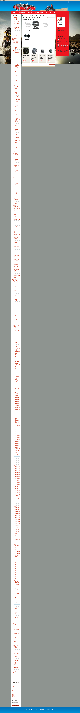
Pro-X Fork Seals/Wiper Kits (16, 165)
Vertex (13, 686)
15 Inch (16, 300)
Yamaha (16, 48)
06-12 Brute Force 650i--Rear (17, 445)
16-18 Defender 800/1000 (17, 380)
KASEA (16, 106)
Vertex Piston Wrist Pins (16, 269)
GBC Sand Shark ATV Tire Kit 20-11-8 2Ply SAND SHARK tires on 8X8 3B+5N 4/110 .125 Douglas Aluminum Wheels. (51, 57)
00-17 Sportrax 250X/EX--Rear (17, 394)
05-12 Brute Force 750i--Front (17, 439)
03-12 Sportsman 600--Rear (17, 484)
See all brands (14, 696)
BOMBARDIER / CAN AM (17, 66)
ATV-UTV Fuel (15, 18)
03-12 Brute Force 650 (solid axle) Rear (17, 426)
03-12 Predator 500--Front (17, 480)
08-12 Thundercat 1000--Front (17, 356)
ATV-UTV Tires (16, 581)
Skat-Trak (16, 617)
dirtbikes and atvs (14, 38)
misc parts (13, 39)
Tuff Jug (14, 671)
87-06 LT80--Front (17, 536)
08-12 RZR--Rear (17, 495)
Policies (48, 709)
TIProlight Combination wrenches (16, 663)
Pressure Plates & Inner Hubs (17, 57)
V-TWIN (15, 634)
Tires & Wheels (14, 279)
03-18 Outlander (17, 369)
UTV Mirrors (15, 226)
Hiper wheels (17, 388)
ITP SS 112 (27, 39)
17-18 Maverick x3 (17, 381)
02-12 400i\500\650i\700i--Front (17, 351)
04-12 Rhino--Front (17, 555)
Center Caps (17, 305)
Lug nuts (14, 178)
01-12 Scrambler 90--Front (17, 469)
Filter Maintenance (16, 629)
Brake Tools (15, 646)
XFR (14, 151)
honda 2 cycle (16, 252)
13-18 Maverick (17, 378)
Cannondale (16, 67)
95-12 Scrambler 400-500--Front (17, 500)
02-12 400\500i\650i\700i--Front (17, 354)
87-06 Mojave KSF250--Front (17, 450)
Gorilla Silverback (17, 589)
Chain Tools (15, 647)
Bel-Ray (14, 623)
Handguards (16, 188)
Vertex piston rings (15, 251)
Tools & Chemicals (15, 622)
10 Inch (16, 282)
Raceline (15, 310)
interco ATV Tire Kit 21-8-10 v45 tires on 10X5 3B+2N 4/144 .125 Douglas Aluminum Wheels (43, 56)
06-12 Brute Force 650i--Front (17, 443)
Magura (14, 642)
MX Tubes (14, 326)
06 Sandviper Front (17, 412)
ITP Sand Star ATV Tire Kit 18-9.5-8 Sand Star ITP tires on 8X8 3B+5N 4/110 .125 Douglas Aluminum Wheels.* (34, 57)
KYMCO (16, 110)
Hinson (15, 51)
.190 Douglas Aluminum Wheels (36, 28)
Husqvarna (15, 271)
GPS (15, 609)
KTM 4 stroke (16, 261)
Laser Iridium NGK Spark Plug (16, 224)
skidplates (14, 214)
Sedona (16, 598)
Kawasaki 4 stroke (16, 242)
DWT (13, 694)
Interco (16, 592)
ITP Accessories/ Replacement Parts (17, 302)
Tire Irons (15, 664)
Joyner (15, 411)
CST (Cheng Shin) (17, 585)
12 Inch (16, 294)
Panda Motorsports (17, 79)
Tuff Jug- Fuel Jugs (17, 23)
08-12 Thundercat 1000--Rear (17, 358)
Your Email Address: (15, 702)
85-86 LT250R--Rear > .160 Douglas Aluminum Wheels (17, 532)
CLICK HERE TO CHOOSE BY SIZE (17, 583)
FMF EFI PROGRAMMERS (16, 19)
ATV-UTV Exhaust (16, 27)
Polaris (16, 80)
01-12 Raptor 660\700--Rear (17, 545)
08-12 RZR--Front (17, 494)
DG (15, 28)
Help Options (42, 709)
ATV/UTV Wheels (31, 709)
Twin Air (14, 672)
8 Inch (16, 287)
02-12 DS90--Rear (17, 364)
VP (13, 675)
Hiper (15, 290)
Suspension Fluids (16, 633)
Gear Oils (15, 630)
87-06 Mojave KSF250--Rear (17, 452)
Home (23, 15)
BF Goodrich (17, 584)
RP (15, 597)
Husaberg (16, 167)
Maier (13, 690)
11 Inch (16, 283)
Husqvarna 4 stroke (17, 256)
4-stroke (15, 625)
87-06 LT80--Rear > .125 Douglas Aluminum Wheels (17, 540)
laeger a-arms (15, 177)
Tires (14, 580)
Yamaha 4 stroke (16, 250)
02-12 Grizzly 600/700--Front (17, 547)
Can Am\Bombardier (17, 360)
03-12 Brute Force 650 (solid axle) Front (17, 423)
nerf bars (14, 205)
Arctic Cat (16, 64)
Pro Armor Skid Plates (17, 219)
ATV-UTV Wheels (15, 280)
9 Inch (16, 319)
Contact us (52, 709)
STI (14, 313)
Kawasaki (16, 75)
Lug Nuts (16, 306)
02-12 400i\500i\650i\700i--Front (17, 343)
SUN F (16, 602)
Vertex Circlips (15, 227)
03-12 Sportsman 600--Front (17, 482)
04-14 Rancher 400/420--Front (17, 396)
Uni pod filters (15, 35)
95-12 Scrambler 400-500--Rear (17, 502)
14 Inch (16, 286)
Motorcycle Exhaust (17, 31)
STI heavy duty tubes (17, 336)
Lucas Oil (14, 641)
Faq (45, 709)
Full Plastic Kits (16, 43)
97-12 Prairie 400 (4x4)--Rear (17, 454)
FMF (15, 32)
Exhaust (14, 26)
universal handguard (16, 195)
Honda (16, 44)
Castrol (14, 636)
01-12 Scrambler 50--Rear (17, 467)
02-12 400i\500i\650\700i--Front (17, 349)
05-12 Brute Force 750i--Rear (17, 441)
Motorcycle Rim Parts (16, 325)
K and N (14, 638)
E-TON (16, 70)
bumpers (14, 150)
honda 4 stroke (16, 237)
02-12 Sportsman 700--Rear (17, 478)
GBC (15, 588)
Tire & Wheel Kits (15, 337)
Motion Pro (13, 695)
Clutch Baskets (17, 52)
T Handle (15, 654)
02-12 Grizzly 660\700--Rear (17, 549)
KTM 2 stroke (16, 243)
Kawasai (15, 231)
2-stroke (15, 624)
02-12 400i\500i (17, 341)
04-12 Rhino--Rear (17, 556)
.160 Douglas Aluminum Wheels (27, 30)
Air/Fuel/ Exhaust (14, 17)
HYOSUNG (16, 72)
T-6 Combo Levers (16, 660)
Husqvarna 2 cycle (16, 238)
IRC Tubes (15, 327)
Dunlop (16, 608)
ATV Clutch (14, 50)
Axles (14, 59)
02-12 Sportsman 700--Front (17, 476)
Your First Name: (14, 700)
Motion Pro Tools (15, 645)
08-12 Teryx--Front (17, 447)
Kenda (16, 594)
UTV (14, 198)
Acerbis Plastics (15, 42)
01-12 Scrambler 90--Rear (17, 471)
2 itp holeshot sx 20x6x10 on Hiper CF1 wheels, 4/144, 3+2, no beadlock (26, 56)
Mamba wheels (17, 311)
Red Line (14, 670)
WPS (13, 685)
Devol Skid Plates (16, 215)
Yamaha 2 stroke (16, 266)
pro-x (13, 691)
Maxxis (16, 612)
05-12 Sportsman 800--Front (17, 490)
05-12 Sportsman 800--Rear (17, 492)
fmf (15, 29)
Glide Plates (16, 216)
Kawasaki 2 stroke (16, 241)
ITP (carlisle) (17, 593)
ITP (14, 291)
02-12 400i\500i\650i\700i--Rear (17, 346)
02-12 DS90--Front (17, 363)
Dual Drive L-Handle (17, 656)
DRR (14, 387)
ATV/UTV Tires (37, 709)
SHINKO (16, 616)
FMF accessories (15, 154)
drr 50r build (15, 153)
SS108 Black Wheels (17, 504)
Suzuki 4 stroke (16, 247)
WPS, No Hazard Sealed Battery (16, 97)
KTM (15, 109)
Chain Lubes (16, 628)
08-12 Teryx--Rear (17, 448)
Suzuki (16, 47)
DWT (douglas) (16, 281)
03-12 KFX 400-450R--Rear (17, 429)
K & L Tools (14, 637)
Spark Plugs (15, 221)
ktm (15, 76)
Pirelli (15, 613)
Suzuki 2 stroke (16, 246)
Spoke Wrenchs (16, 653)
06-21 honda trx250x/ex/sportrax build (16, 41)
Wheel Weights (16, 667)
